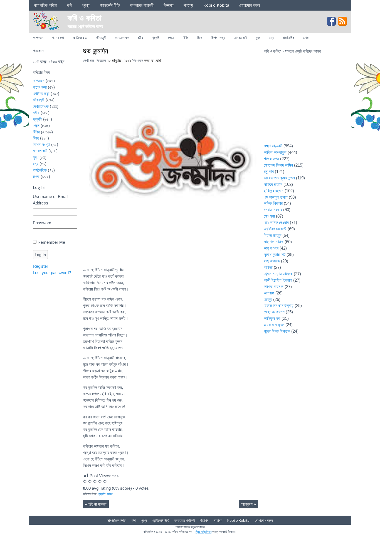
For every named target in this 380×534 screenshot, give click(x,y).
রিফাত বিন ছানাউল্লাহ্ (278, 305)
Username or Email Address (50, 199)
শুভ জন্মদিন (95, 51)
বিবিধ (185, 37)
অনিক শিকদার (273, 203)
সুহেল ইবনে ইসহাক (277, 331)
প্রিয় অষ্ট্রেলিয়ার (203, 532)
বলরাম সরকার (273, 209)
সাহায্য (188, 5)
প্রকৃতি (155, 37)
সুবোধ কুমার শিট (274, 254)
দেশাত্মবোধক (122, 37)
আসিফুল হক (272, 318)
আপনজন (38, 37)
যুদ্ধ (258, 37)
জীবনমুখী (101, 37)
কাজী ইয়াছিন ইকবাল (278, 280)
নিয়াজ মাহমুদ (272, 235)
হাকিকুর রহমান (273, 190)
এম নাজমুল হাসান (276, 197)
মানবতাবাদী (240, 37)
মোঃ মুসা (269, 216)
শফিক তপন (271, 158)
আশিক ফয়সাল (273, 286)
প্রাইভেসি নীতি (110, 5)
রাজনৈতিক (288, 37)
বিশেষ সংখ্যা (218, 37)
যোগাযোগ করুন (249, 5)
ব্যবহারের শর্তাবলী (142, 5)
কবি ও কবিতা (85, 17)
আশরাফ (269, 293)
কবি (69, 5)
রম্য (271, 37)
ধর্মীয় (140, 37)
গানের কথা (58, 37)
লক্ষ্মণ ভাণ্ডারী (153, 60)
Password (42, 222)
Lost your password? (52, 272)
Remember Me (51, 242)
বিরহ (199, 37)
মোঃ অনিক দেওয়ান (276, 222)
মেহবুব (268, 299)
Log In (40, 254)
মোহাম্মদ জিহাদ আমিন (278, 165)
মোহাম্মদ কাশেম (274, 311)
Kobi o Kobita (216, 5)
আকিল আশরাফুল (275, 152)
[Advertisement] (305, 102)
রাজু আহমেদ (272, 261)
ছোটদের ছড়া (80, 37)
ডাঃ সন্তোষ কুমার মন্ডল (279, 177)
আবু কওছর (271, 248)
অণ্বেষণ (248, 504)
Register (40, 266)
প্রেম (171, 37)
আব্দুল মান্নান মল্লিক (278, 273)
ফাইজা (268, 267)
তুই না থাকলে (96, 504)
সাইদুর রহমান (273, 184)
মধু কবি (269, 171)
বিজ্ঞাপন (169, 5)
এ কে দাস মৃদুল (274, 324)
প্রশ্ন (86, 5)
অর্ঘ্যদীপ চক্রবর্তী (275, 228)
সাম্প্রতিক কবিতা (45, 5)
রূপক (306, 37)
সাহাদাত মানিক (273, 241)
